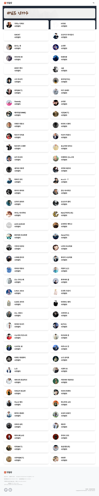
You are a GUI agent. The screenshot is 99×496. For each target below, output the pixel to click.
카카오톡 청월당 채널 (10, 481)
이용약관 (86, 489)
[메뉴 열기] (93, 2)
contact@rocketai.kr (22, 481)
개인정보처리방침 (92, 489)
